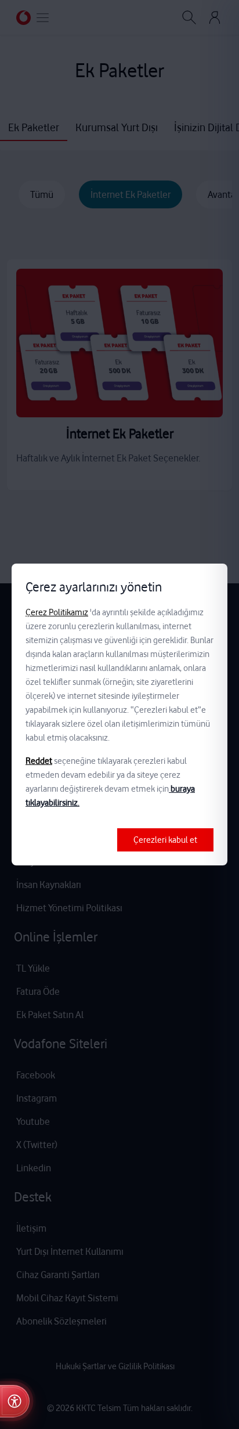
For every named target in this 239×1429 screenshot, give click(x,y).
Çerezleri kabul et (165, 840)
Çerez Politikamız (57, 612)
